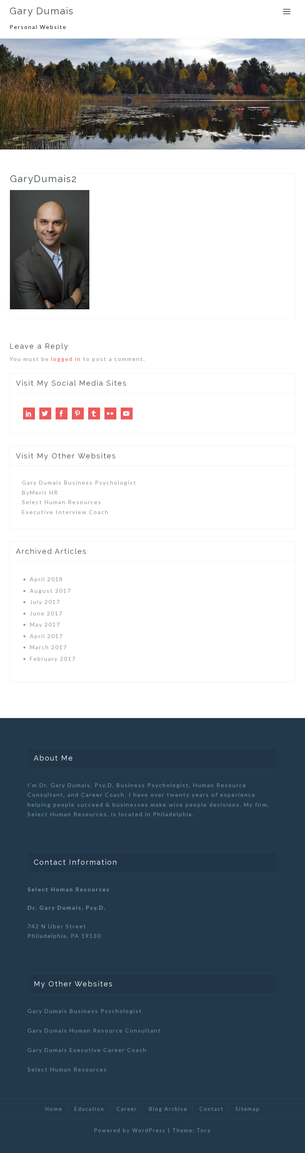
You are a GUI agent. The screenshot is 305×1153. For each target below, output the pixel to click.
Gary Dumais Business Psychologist (79, 482)
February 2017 (53, 658)
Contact (211, 1109)
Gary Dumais (42, 11)
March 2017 (48, 647)
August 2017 (50, 590)
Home (53, 1109)
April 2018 (46, 579)
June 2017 (46, 613)
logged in (66, 358)
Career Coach (103, 794)
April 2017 (46, 636)
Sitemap (248, 1109)
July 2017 (45, 601)
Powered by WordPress (130, 1130)
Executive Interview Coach (65, 512)
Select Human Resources (62, 502)
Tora (204, 1130)
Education (89, 1109)
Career (126, 1109)
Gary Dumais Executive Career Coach (87, 1049)
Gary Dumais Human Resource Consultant (94, 1030)
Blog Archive (168, 1109)
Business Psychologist (152, 785)
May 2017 (45, 624)
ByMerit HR (40, 492)
